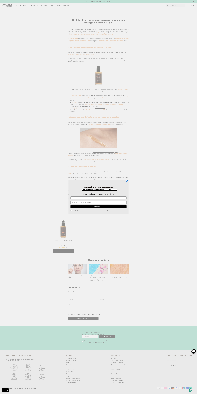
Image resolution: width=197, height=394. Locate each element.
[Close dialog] (127, 181)
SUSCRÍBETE (98, 207)
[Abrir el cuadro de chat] (193, 351)
